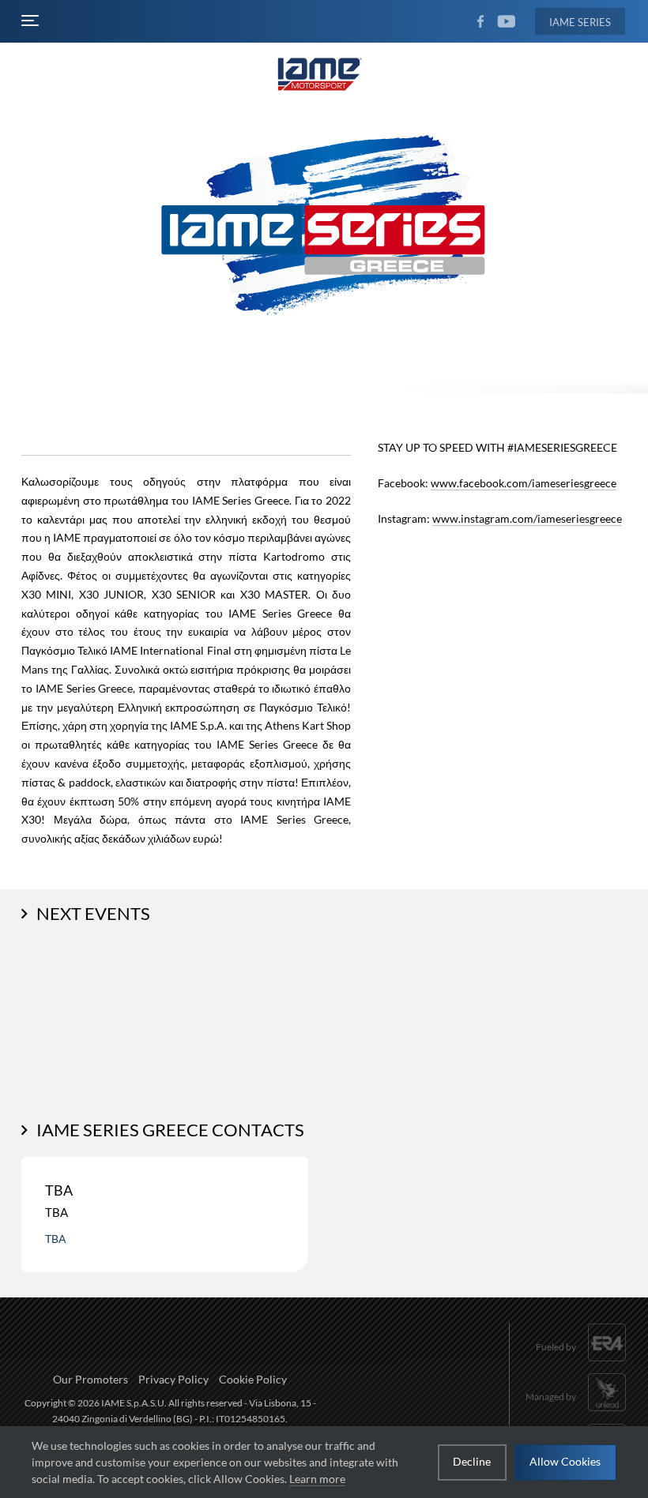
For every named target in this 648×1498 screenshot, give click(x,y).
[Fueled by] (581, 1362)
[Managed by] (576, 1413)
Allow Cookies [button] (565, 1461)
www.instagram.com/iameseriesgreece (527, 518)
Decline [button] (472, 1461)
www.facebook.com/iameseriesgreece (523, 483)
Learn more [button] (317, 1478)
